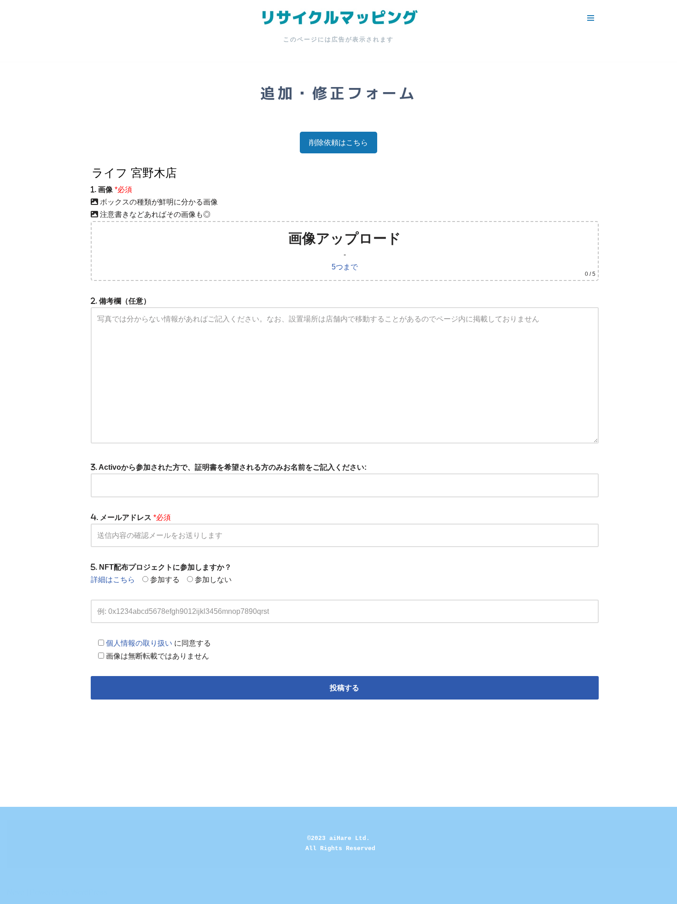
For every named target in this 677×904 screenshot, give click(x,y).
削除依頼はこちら (338, 142)
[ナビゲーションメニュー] (590, 18)
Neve (15, 892)
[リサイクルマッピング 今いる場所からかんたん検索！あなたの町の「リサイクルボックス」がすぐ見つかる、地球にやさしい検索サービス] (338, 18)
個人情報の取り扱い (139, 643)
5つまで (345, 267)
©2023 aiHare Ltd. (338, 838)
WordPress (89, 892)
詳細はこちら (113, 579)
